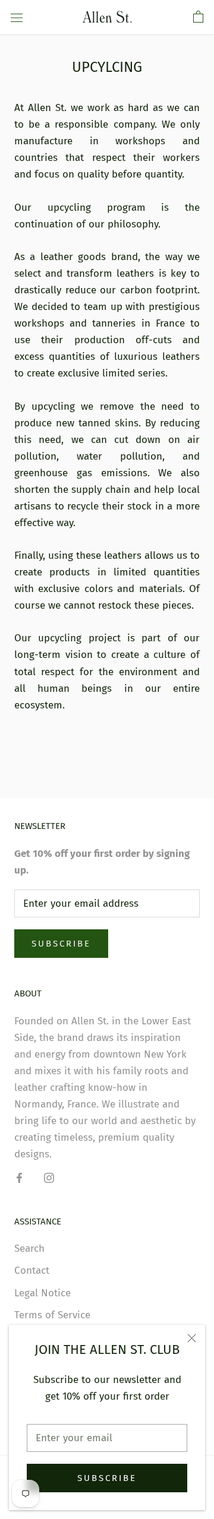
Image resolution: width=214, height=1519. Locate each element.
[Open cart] (198, 17)
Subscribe (107, 1478)
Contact (31, 1270)
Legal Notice (42, 1293)
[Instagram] (49, 1177)
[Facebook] (19, 1177)
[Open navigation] (17, 17)
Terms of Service (52, 1315)
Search (29, 1248)
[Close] (191, 1338)
